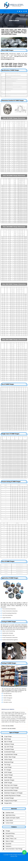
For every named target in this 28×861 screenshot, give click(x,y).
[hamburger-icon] (4, 11)
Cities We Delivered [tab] (8, 725)
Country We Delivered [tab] (9, 728)
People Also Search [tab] (8, 709)
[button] (24, 852)
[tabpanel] (14, 718)
